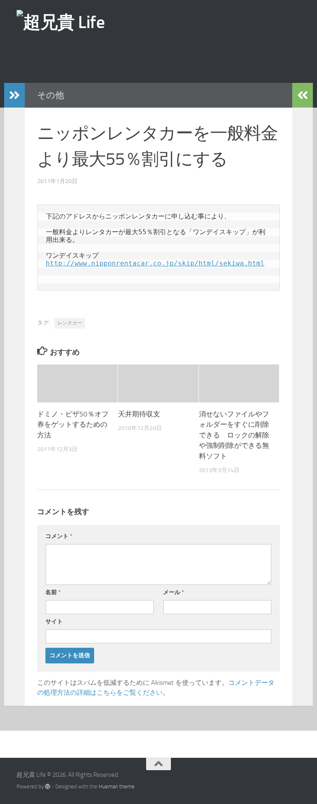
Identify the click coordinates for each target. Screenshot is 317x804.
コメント (58, 536)
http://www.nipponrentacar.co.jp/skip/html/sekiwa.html (155, 263)
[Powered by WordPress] (47, 786)
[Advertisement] (162, 57)
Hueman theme (117, 786)
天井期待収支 (139, 414)
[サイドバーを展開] (14, 95)
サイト (54, 621)
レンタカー (69, 323)
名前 (53, 592)
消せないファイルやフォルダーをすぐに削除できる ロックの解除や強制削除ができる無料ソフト (234, 435)
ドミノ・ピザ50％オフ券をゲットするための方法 (73, 424)
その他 (50, 95)
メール (173, 592)
